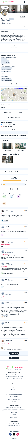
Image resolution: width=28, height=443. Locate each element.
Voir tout (14, 83)
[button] (14, 94)
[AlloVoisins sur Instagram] (17, 434)
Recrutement (14, 401)
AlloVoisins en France (14, 396)
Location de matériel (14, 416)
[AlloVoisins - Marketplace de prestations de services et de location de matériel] (8, 3)
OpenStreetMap (20, 88)
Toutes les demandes (14, 391)
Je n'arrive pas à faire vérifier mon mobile (14, 374)
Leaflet (15, 88)
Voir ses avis (14, 50)
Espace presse (14, 398)
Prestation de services (14, 417)
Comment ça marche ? (14, 387)
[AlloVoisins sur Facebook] (10, 434)
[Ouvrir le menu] (24, 2)
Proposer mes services (14, 392)
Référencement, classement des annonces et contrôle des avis (14, 410)
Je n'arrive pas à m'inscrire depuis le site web (14, 378)
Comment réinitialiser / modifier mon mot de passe (14, 379)
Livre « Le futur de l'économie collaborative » (14, 394)
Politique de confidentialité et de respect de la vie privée (14, 409)
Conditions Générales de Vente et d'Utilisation (14, 407)
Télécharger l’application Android (14, 425)
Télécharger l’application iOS (14, 423)
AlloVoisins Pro (14, 389)
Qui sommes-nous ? (14, 386)
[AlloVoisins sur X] (14, 434)
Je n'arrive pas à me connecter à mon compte (14, 376)
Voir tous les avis (14, 353)
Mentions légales (14, 412)
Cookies (14, 414)
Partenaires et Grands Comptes (14, 399)
